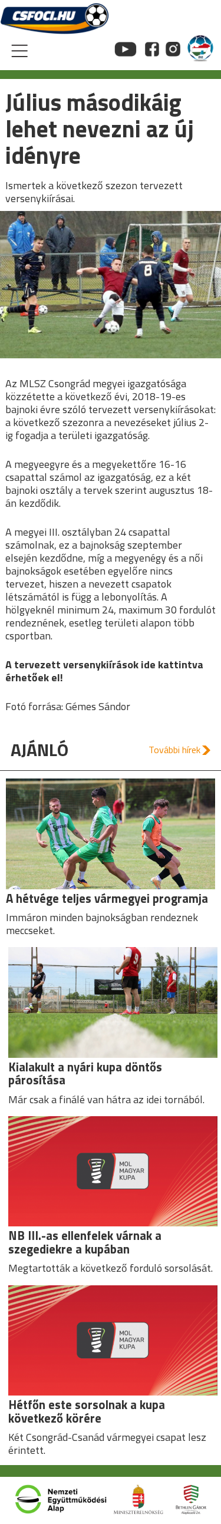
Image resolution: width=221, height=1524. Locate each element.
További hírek (174, 750)
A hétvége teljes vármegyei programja (107, 898)
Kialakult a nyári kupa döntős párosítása (85, 1074)
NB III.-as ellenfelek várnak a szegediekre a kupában (84, 1242)
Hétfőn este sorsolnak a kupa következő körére (86, 1411)
